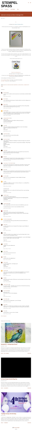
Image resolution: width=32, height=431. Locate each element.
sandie (5, 150)
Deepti (5, 304)
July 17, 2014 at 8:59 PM (7, 281)
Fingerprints (16, 84)
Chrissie (5, 262)
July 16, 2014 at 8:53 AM (7, 178)
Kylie (4, 156)
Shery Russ (5, 92)
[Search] (28, 1)
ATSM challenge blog (11, 75)
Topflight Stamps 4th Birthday (8, 413)
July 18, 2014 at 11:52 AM (7, 301)
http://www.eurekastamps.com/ (16, 72)
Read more (29, 353)
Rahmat (5, 104)
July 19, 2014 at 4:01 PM (7, 313)
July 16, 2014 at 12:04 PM (7, 192)
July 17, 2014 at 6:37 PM (7, 275)
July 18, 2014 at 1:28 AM (7, 288)
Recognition (6, 9)
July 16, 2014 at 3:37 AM (7, 160)
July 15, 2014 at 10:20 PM (7, 108)
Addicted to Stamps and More (19, 24)
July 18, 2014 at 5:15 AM (7, 296)
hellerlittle (5, 195)
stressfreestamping (7, 219)
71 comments (6, 422)
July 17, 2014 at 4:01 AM (7, 230)
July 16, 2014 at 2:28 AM (7, 136)
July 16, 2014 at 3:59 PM (7, 216)
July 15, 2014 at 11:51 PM (7, 115)
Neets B (5, 98)
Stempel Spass (9, 4)
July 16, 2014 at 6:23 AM (7, 173)
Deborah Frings (6, 203)
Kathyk (5, 224)
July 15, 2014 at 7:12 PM (7, 101)
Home (2, 9)
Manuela (5, 210)
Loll (4, 277)
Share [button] (2, 86)
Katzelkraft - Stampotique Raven (9, 344)
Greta (4, 310)
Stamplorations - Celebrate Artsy (23, 84)
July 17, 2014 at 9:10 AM (7, 259)
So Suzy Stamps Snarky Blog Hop (9, 379)
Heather (5, 270)
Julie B (4, 169)
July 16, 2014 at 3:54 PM (7, 208)
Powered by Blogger (16, 427)
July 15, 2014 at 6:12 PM (7, 96)
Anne (4, 125)
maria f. (5, 251)
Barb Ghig (5, 110)
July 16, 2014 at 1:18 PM (7, 200)
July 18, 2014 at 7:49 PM (7, 308)
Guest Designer (13, 9)
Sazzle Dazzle (6, 133)
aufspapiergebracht (7, 118)
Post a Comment (6, 353)
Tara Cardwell (6, 290)
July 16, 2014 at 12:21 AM (7, 122)
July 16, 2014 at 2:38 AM (7, 154)
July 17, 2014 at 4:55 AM (7, 241)
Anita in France (6, 284)
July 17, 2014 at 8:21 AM (7, 254)
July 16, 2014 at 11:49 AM (7, 186)
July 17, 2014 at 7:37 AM (7, 248)
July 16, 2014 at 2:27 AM (7, 131)
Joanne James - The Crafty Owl (8, 163)
